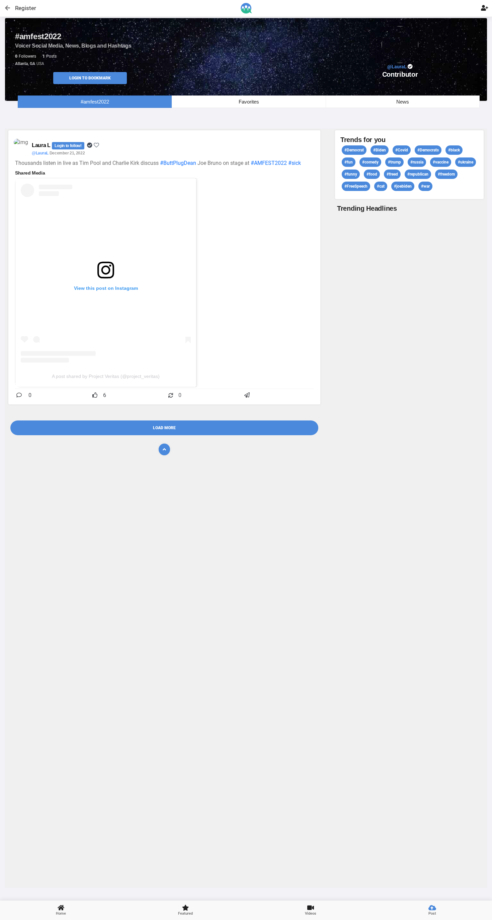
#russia (416, 162)
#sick (294, 163)
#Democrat (354, 150)
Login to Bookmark (90, 78)
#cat (381, 186)
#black (454, 150)
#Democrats (428, 150)
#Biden (379, 150)
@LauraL (40, 153)
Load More (164, 427)
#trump (394, 162)
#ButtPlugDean (178, 163)
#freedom (446, 174)
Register (22, 8)
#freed (392, 174)
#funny (350, 174)
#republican (417, 174)
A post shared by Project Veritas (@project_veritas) (106, 376)
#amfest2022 (95, 102)
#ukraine (465, 162)
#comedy (370, 162)
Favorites (249, 102)
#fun (348, 162)
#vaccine (440, 162)
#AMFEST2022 (269, 163)
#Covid (401, 150)
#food (371, 174)
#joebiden (403, 186)
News (402, 102)
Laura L (42, 145)
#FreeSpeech (355, 186)
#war (425, 186)
